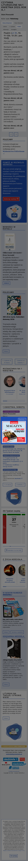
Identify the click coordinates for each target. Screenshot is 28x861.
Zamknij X (22, 419)
